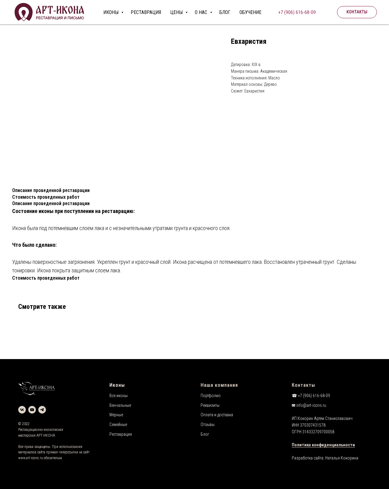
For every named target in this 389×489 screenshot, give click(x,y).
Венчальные (120, 405)
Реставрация (120, 434)
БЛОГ (224, 12)
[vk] (22, 410)
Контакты (303, 385)
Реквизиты (210, 405)
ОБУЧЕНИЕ (250, 12)
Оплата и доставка (217, 414)
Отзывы (208, 424)
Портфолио (211, 395)
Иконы (117, 385)
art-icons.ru (34, 458)
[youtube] (32, 410)
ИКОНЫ (111, 12)
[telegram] (42, 410)
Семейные (118, 424)
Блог (205, 434)
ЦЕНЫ (177, 12)
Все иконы (118, 395)
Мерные (116, 414)
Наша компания (219, 385)
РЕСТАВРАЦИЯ (146, 12)
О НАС (201, 12)
